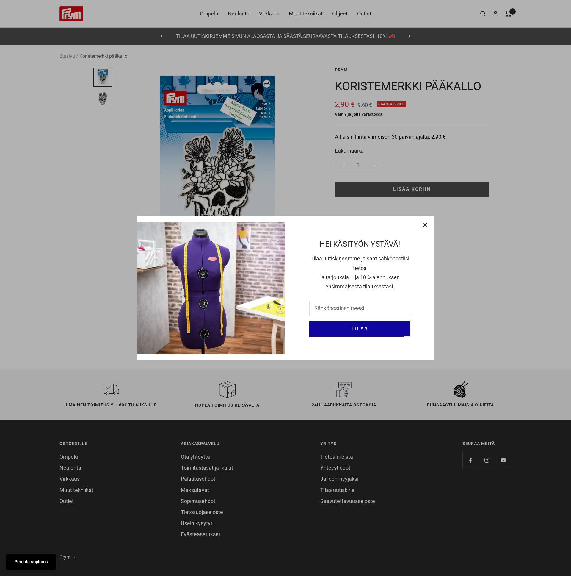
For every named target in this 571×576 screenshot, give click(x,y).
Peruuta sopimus (31, 561)
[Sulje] (425, 225)
